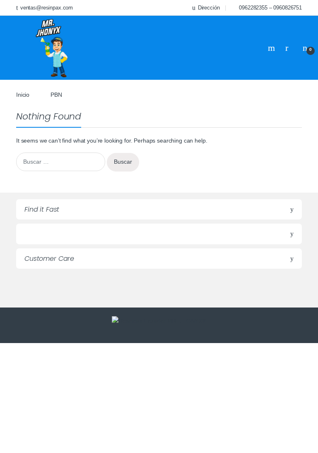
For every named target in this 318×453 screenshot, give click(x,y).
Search (272, 47)
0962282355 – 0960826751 (270, 8)
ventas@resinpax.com (46, 8)
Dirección (209, 8)
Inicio (22, 94)
